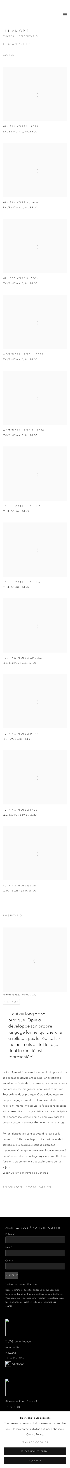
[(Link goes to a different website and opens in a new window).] (8, 1364)
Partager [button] (12, 1002)
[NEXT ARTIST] (33, 44)
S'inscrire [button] (11, 1275)
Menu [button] (64, 14)
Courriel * (10, 1261)
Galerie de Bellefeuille (28, 14)
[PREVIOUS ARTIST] (3, 44)
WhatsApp (17, 1364)
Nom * (8, 1247)
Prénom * (10, 1234)
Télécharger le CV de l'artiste (27, 1188)
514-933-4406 (14, 1358)
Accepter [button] (35, 1461)
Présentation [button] (29, 36)
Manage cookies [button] (35, 1442)
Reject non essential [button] (35, 1451)
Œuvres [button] (8, 36)
